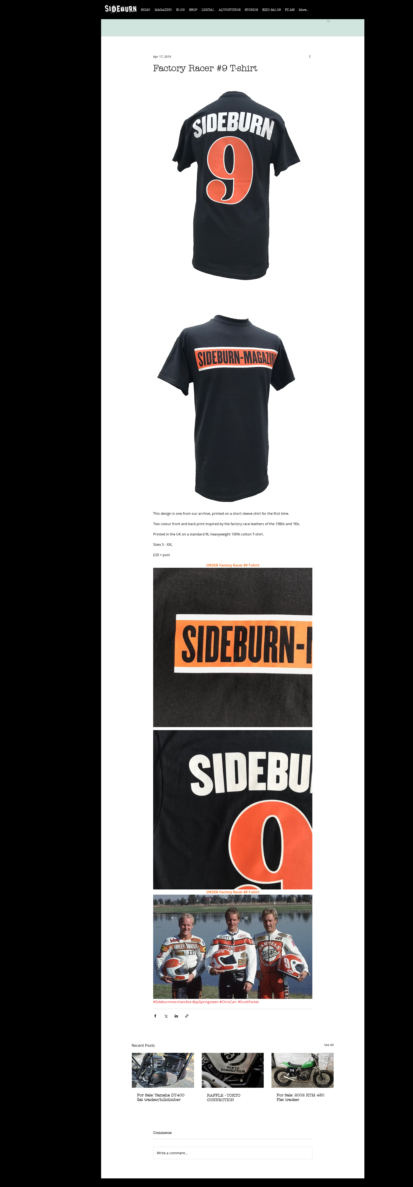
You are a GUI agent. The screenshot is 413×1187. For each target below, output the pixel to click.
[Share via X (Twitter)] (166, 1016)
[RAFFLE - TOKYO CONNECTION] (233, 1070)
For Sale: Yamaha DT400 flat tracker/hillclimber (161, 1097)
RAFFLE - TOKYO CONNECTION (223, 1097)
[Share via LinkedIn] (176, 1016)
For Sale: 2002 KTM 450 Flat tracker (300, 1097)
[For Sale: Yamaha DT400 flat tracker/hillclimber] (163, 1070)
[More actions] (309, 56)
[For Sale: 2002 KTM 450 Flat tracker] (302, 1070)
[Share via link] (187, 1016)
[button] (163, 11)
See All (329, 1045)
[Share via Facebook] (155, 1016)
